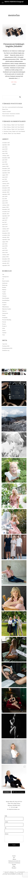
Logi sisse (4, 344)
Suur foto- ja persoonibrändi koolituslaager (12, 107)
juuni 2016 (4, 246)
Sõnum (6, 834)
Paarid (3, 315)
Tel (5, 827)
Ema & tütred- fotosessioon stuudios (11, 113)
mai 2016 (4, 248)
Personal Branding (6, 319)
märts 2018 (5, 203)
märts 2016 (5, 252)
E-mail (6, 822)
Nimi (6, 816)
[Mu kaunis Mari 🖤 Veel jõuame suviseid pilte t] (14, 521)
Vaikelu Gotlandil (6, 111)
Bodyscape (4, 285)
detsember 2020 (6, 157)
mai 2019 (4, 179)
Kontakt (14, 864)
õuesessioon (5, 313)
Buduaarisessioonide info (14, 861)
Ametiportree (5, 276)
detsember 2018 (6, 187)
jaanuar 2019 (5, 185)
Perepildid (4, 317)
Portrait (4, 322)
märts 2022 (5, 153)
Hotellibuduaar (5, 300)
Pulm (3, 328)
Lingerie (4, 304)
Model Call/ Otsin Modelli (18, 125)
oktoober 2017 (5, 213)
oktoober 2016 (5, 237)
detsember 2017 (6, 209)
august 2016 (5, 241)
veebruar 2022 (5, 155)
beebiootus (4, 283)
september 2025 (6, 144)
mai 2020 (4, 162)
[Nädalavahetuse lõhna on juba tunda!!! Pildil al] (14, 495)
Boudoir (4, 287)
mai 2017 (4, 222)
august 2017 (5, 218)
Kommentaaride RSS (7, 348)
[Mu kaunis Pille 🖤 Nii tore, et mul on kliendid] (14, 598)
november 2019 (6, 170)
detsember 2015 (6, 259)
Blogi (14, 866)
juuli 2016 (4, 244)
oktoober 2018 (5, 192)
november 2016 (6, 235)
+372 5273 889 (14, 807)
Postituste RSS (5, 346)
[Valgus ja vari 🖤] (14, 726)
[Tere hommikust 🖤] (14, 674)
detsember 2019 (6, 168)
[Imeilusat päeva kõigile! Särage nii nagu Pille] (14, 572)
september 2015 (6, 265)
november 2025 (6, 142)
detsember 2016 (6, 233)
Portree (4, 324)
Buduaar (4, 289)
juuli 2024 (4, 147)
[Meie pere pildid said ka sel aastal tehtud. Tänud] (14, 547)
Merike (5, 133)
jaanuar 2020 (5, 166)
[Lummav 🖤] (14, 700)
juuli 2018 (4, 196)
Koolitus (4, 302)
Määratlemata (5, 306)
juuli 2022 (4, 151)
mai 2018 (4, 198)
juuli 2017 (4, 220)
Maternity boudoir (6, 309)
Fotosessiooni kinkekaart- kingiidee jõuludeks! (14, 45)
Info (14, 857)
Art (3, 278)
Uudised (4, 332)
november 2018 (6, 190)
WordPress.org (5, 350)
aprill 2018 (5, 200)
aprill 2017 (5, 224)
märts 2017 (5, 226)
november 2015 (6, 261)
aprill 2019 (5, 181)
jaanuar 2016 (5, 256)
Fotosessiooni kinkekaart (14, 862)
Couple (4, 291)
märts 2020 (5, 164)
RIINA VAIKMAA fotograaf (14, 1)
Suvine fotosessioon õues (8, 115)
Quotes (4, 330)
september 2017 (6, 215)
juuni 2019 (4, 177)
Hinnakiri (14, 867)
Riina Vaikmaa (7, 125)
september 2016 (6, 239)
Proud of (4, 326)
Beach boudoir (5, 281)
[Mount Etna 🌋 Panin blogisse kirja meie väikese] (14, 419)
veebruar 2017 (5, 228)
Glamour (4, 296)
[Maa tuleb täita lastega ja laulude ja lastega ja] (14, 470)
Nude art (4, 311)
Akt (3, 274)
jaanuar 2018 (5, 207)
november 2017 (6, 211)
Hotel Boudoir (5, 298)
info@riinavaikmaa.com (14, 809)
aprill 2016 (5, 250)
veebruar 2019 (5, 183)
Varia (3, 334)
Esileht (14, 855)
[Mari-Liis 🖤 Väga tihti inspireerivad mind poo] (14, 777)
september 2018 (6, 194)
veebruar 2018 (5, 205)
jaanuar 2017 (5, 231)
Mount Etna (5, 109)
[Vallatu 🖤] (14, 649)
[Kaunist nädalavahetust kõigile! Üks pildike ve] (14, 751)
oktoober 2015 (5, 263)
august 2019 (5, 175)
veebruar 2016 (5, 254)
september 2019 (6, 172)
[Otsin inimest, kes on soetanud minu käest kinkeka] (14, 393)
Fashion (4, 293)
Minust (14, 859)
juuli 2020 (4, 159)
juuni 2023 (4, 149)
